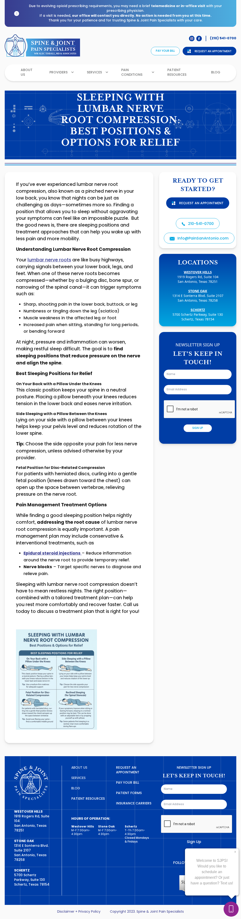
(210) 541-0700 (223, 38)
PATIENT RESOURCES (88, 799)
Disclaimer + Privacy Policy (78, 912)
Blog (215, 72)
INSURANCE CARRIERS (133, 803)
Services (94, 72)
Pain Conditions (131, 73)
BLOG (75, 788)
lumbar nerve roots (49, 260)
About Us (26, 73)
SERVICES (78, 778)
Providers (58, 72)
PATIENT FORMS (129, 793)
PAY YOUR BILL (127, 783)
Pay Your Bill (165, 51)
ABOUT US (79, 768)
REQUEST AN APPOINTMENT (127, 770)
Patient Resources (176, 73)
